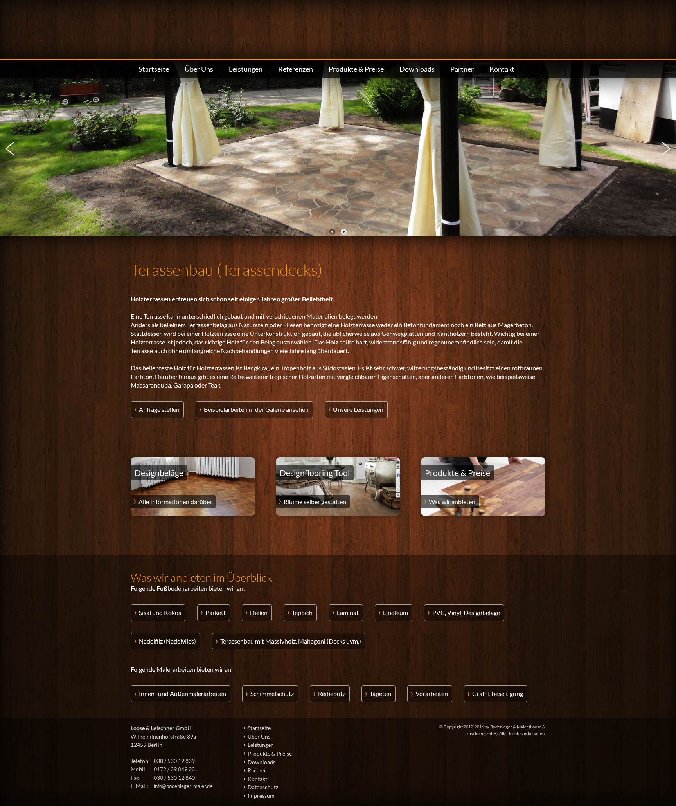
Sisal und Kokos (160, 612)
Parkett (215, 612)
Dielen (259, 612)
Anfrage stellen (159, 409)
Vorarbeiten (431, 693)
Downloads (417, 69)
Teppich (302, 612)
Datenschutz (263, 787)
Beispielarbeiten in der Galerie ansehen (256, 409)
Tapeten (380, 693)
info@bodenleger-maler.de (183, 786)
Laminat (348, 612)
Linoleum (395, 612)
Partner (462, 69)
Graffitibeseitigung (497, 693)
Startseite (153, 69)
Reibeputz (331, 693)
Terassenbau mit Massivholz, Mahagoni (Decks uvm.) (290, 641)
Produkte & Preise (356, 69)
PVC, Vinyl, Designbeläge (466, 612)
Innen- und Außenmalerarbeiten (182, 693)
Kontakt (501, 69)
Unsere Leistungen (358, 409)
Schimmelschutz (272, 693)
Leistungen (245, 69)
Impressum (261, 795)
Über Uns (199, 69)
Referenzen (295, 69)
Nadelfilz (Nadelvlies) (167, 641)
